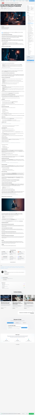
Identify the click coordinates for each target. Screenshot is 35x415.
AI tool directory (6, 71)
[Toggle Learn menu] (18, 0)
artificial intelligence (14, 267)
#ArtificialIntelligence (2, 267)
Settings (27, 413)
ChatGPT (21, 64)
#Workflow (8, 266)
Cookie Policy (19, 413)
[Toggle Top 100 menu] (12, 0)
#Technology (16, 266)
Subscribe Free (31, 60)
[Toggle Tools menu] (9, 0)
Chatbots (12, 102)
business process (23, 267)
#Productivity (5, 266)
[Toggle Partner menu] (24, 0)
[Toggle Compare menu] (21, 0)
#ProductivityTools (22, 266)
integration (20, 267)
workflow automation (9, 267)
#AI (0, 266)
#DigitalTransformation (12, 266)
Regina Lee (2, 7)
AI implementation (2, 268)
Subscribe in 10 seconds (24, 327)
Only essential (23, 413)
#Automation (2, 266)
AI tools (16, 43)
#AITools (19, 266)
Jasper (16, 213)
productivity (17, 267)
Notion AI (3, 90)
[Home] (6, 0)
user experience (6, 268)
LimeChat (12, 191)
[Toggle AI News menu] (15, 0)
